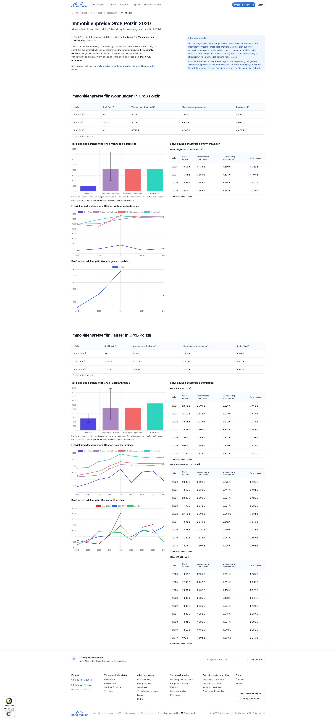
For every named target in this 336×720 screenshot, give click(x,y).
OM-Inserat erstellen (213, 679)
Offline (140, 699)
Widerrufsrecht (147, 713)
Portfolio (108, 691)
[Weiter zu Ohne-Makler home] (79, 713)
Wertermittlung (144, 679)
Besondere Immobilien (213, 691)
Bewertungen (224, 713)
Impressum (108, 713)
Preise (113, 4)
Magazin (136, 4)
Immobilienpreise (178, 691)
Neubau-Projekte (112, 687)
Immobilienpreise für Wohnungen (109, 66)
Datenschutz (130, 713)
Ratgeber (123, 4)
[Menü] (13, 698)
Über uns (240, 679)
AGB (119, 713)
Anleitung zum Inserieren (181, 679)
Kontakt (96, 713)
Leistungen (98, 4)
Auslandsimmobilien (212, 687)
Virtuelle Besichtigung (147, 691)
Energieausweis (144, 683)
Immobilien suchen (152, 4)
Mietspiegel (175, 695)
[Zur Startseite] (79, 4)
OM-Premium (110, 683)
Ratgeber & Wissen (179, 683)
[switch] (8, 714)
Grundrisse (142, 687)
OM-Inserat (110, 679)
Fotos (140, 695)
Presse (239, 683)
